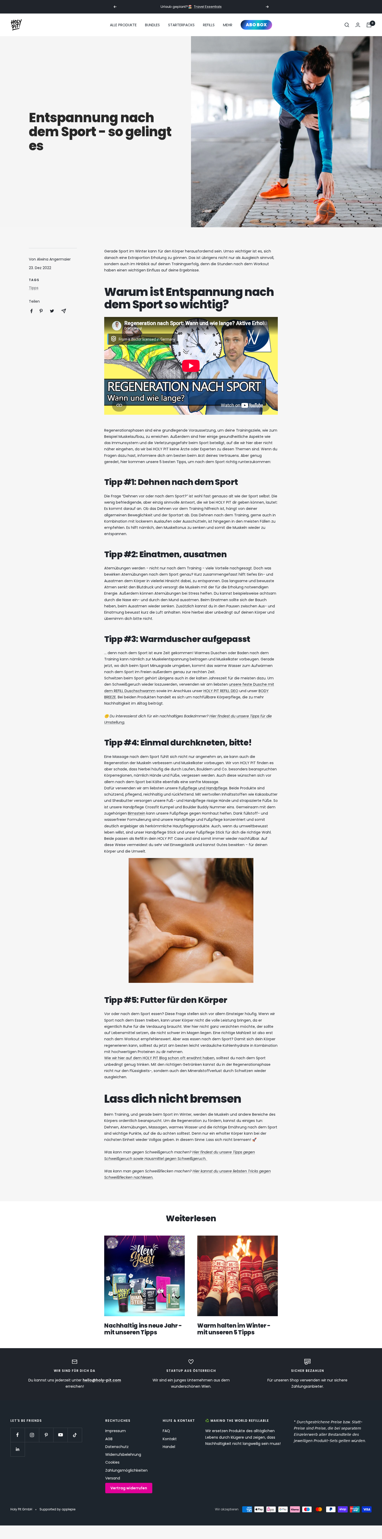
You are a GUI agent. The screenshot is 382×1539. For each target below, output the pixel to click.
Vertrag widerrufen (128, 1488)
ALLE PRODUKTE (123, 25)
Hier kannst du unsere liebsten (220, 1171)
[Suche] (347, 25)
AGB (109, 1438)
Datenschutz (117, 1446)
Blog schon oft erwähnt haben (186, 1058)
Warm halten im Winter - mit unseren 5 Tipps (234, 1329)
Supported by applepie (57, 1509)
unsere (235, 684)
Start (14, 45)
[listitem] (31, 311)
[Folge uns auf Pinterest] (46, 1435)
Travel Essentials (208, 6)
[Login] (357, 25)
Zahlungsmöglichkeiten (126, 1470)
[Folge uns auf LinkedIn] (17, 1449)
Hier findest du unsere (212, 1152)
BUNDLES (152, 25)
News (26, 45)
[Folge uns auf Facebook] (17, 1435)
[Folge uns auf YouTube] (60, 1435)
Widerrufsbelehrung (123, 1454)
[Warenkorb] (369, 25)
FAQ (166, 1430)
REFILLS (209, 25)
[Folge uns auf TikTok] (75, 1435)
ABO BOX (256, 25)
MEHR (227, 25)
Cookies (112, 1462)
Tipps (33, 287)
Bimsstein (136, 813)
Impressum (115, 1430)
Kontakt (170, 1438)
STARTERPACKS (181, 25)
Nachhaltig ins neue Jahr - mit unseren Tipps (143, 1329)
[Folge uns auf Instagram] (32, 1435)
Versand (112, 1478)
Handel (169, 1446)
